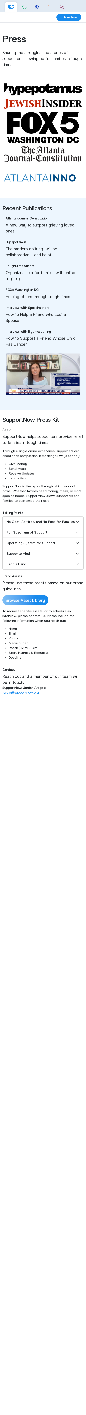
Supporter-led (18, 554)
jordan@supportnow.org (20, 692)
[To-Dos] (50, 7)
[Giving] (24, 7)
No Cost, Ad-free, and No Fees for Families (41, 522)
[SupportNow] (11, 7)
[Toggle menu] (9, 17)
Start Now (71, 17)
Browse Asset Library (25, 600)
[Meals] (37, 7)
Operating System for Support (31, 543)
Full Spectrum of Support (27, 532)
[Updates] (62, 7)
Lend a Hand (16, 564)
